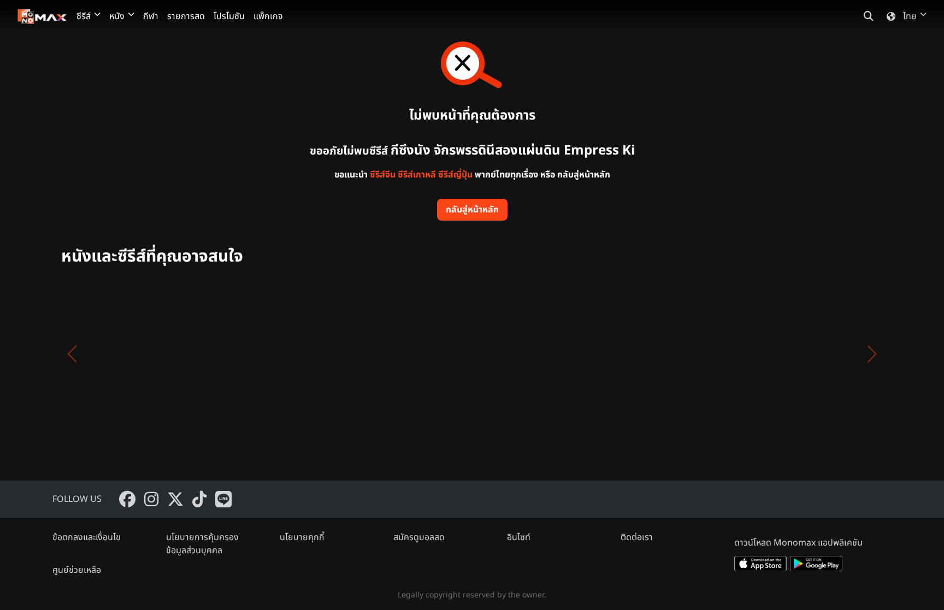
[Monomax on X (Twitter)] (175, 499)
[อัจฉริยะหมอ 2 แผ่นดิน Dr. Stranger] (113, 354)
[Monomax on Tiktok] (199, 499)
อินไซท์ (518, 537)
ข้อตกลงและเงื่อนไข (86, 537)
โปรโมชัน (229, 16)
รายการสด (186, 16)
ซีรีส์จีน (383, 174)
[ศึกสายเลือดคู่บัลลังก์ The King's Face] (428, 354)
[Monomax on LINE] (223, 499)
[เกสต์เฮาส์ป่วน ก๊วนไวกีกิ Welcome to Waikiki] (533, 354)
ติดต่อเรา (637, 537)
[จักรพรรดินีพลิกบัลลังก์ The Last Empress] (323, 354)
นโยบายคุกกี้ (302, 537)
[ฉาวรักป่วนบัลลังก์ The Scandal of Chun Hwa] (847, 354)
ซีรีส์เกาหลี (417, 174)
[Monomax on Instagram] (151, 499)
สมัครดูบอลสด (419, 537)
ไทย (910, 16)
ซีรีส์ (83, 16)
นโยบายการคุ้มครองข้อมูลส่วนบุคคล (202, 544)
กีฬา (150, 16)
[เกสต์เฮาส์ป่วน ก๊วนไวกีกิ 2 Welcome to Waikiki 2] (743, 354)
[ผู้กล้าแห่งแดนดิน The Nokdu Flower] (638, 354)
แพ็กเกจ (268, 16)
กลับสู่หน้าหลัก (472, 209)
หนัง (117, 16)
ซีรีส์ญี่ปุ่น (455, 174)
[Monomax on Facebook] (127, 499)
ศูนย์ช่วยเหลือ (76, 570)
